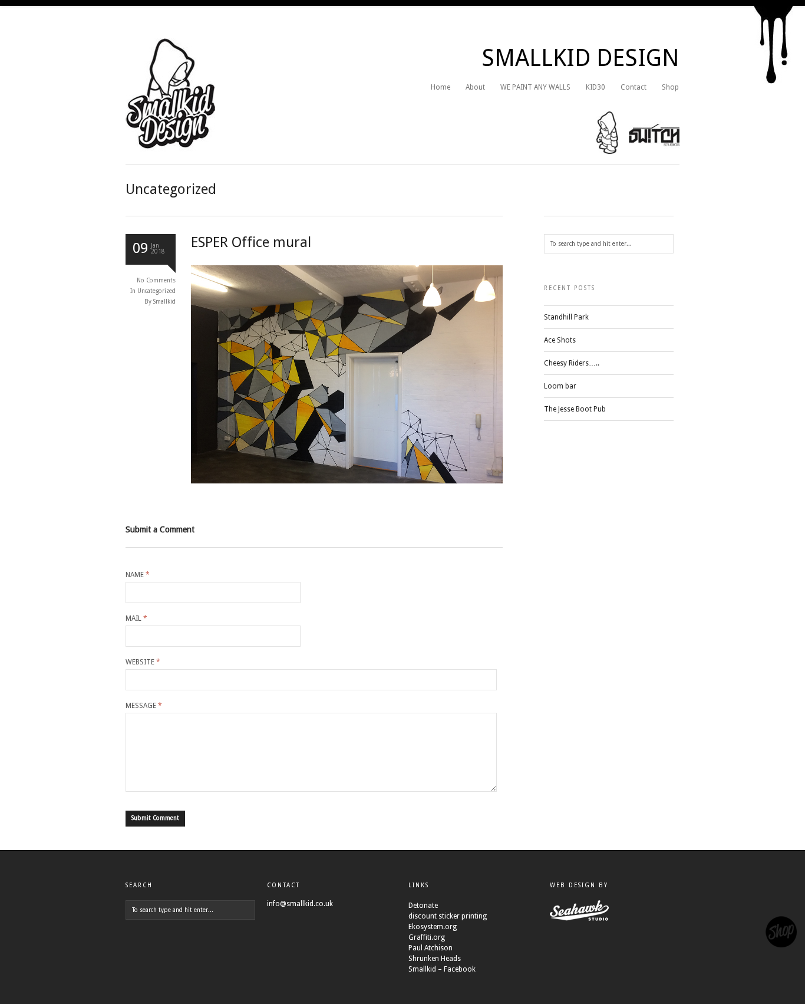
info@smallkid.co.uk (300, 904)
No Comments (156, 280)
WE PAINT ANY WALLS (535, 87)
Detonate (423, 905)
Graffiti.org (426, 937)
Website (143, 662)
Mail (136, 618)
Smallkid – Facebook (442, 969)
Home (440, 87)
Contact (633, 87)
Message (144, 705)
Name (138, 574)
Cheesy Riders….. (571, 363)
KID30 (595, 87)
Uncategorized (156, 291)
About (475, 87)
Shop (670, 87)
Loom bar (560, 386)
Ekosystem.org (432, 927)
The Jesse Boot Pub (575, 409)
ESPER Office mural (251, 242)
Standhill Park (566, 317)
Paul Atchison (430, 948)
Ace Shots (560, 340)
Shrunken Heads (434, 958)
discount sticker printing (447, 916)
